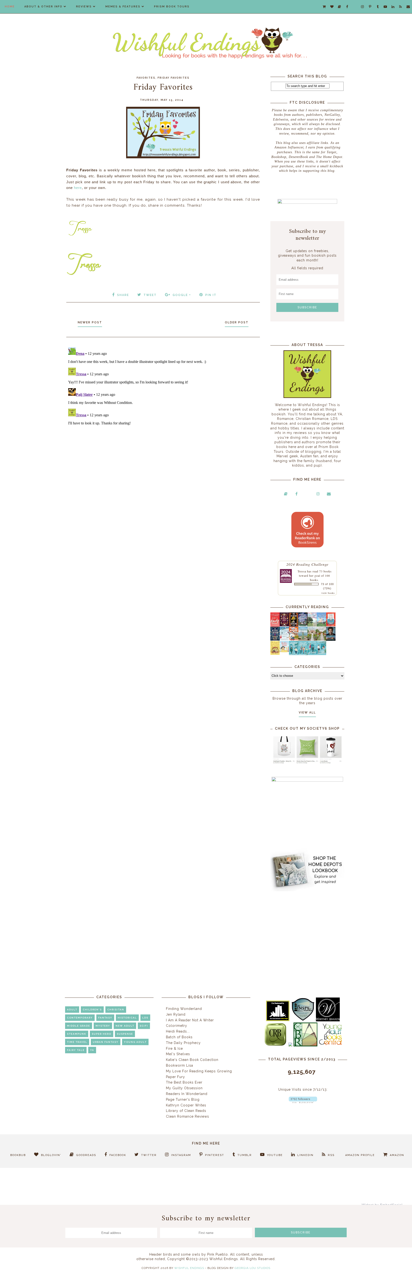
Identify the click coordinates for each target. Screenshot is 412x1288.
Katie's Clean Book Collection (192, 1060)
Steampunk (76, 1034)
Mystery (103, 1025)
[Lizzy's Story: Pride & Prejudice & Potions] (284, 625)
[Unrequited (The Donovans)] (303, 639)
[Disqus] (163, 404)
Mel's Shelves (178, 1054)
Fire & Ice (174, 1048)
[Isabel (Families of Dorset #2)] (321, 639)
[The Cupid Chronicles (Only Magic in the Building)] (321, 654)
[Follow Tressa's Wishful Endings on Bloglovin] (303, 1102)
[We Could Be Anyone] (293, 625)
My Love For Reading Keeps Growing (199, 1071)
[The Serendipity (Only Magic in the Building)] (312, 654)
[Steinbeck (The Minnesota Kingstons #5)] (330, 639)
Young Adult (135, 1042)
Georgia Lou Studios (252, 1268)
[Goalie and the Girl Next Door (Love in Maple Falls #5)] (293, 639)
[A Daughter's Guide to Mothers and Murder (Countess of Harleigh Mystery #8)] (275, 654)
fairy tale (76, 1050)
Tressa (302, 571)
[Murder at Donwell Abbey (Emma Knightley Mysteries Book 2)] (284, 639)
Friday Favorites (174, 77)
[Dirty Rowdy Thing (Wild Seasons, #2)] (275, 625)
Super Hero (101, 1034)
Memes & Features (122, 6)
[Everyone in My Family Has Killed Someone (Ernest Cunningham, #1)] (330, 625)
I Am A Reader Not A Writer (190, 1020)
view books (328, 593)
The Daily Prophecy (183, 1043)
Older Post (236, 322)
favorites (146, 77)
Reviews (84, 6)
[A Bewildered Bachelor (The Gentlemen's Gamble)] (321, 625)
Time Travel (77, 1042)
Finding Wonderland (184, 1009)
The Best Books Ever (184, 1082)
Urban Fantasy (105, 1042)
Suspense (125, 1034)
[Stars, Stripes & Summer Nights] (303, 625)
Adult (72, 1009)
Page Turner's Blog (183, 1099)
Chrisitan (115, 1009)
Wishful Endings (189, 1268)
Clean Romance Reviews (187, 1116)
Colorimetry (176, 1026)
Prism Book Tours (172, 6)
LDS (145, 1017)
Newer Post (90, 322)
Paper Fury (175, 1077)
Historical (127, 1017)
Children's (92, 1009)
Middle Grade (78, 1025)
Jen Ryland (175, 1014)
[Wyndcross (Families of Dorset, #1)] (312, 639)
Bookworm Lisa (179, 1065)
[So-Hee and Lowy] (284, 651)
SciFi (144, 1025)
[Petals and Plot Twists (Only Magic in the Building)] (303, 654)
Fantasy (105, 1017)
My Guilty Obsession (184, 1088)
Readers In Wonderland (186, 1094)
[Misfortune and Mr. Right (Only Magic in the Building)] (293, 654)
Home (10, 6)
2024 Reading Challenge (307, 564)
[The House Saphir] (275, 639)
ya (92, 1050)
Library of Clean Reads (186, 1111)
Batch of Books (179, 1037)
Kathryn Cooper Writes (186, 1105)
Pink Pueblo (217, 1254)
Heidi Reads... (178, 1031)
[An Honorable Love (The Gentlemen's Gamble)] (312, 625)
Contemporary (80, 1017)
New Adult (125, 1025)
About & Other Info (43, 6)
